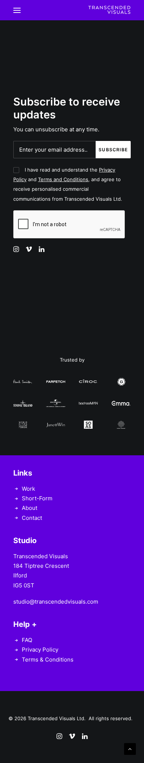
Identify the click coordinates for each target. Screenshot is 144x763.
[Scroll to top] (130, 748)
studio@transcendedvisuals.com (55, 601)
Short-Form (37, 498)
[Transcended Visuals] (109, 10)
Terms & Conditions (47, 659)
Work (28, 488)
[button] (17, 10)
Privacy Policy (40, 649)
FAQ (27, 639)
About (29, 507)
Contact (32, 517)
